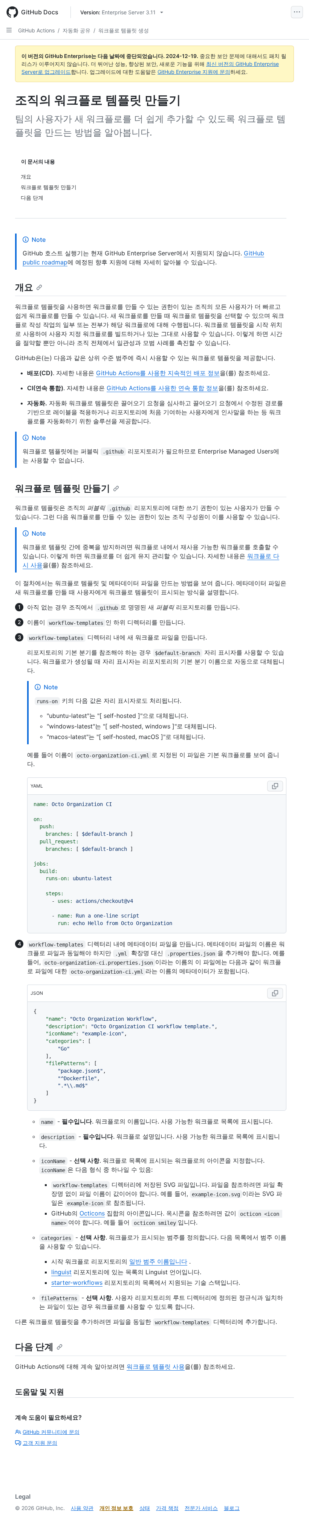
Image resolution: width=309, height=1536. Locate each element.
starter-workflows (76, 1282)
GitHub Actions (36, 30)
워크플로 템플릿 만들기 (62, 488)
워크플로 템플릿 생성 (123, 30)
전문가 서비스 (201, 1508)
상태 (144, 1508)
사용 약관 (82, 1508)
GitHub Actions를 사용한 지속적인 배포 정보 (158, 373)
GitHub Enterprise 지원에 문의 (194, 72)
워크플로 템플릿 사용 (156, 1366)
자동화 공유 (76, 30)
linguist (61, 1272)
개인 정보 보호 (116, 1508)
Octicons (92, 1213)
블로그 (232, 1508)
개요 (24, 287)
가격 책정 (167, 1508)
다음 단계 (34, 1346)
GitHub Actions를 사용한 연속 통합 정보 (162, 388)
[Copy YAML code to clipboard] (275, 786)
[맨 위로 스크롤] (292, 1519)
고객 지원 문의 (40, 1443)
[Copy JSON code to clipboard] (275, 993)
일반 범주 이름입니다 (158, 1261)
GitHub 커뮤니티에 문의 (51, 1432)
